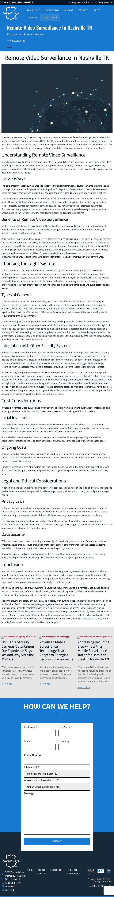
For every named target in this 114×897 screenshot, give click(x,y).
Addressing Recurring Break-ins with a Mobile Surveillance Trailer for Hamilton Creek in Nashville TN (93, 650)
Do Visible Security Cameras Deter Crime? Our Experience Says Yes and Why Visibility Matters (17, 650)
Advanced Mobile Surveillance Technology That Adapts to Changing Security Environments (56, 650)
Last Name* (65, 727)
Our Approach (52, 10)
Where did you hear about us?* (41, 780)
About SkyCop (33, 10)
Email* (27, 741)
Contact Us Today (90, 618)
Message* (29, 793)
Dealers (96, 10)
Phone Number (32, 755)
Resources (83, 10)
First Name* (30, 727)
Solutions (68, 10)
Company (63, 741)
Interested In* (31, 767)
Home (29, 870)
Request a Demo (50, 17)
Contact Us (32, 17)
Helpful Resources (73, 872)
